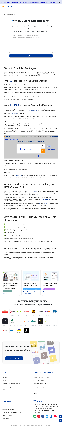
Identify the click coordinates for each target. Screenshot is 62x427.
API (40, 203)
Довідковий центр (8, 409)
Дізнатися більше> (54, 2)
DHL (37, 110)
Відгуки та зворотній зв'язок (11, 412)
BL (11, 81)
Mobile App (19, 175)
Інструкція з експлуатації (41, 377)
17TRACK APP (46, 199)
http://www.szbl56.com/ (40, 31)
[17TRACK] (7, 6)
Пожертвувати (7, 415)
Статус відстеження (39, 383)
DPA (3, 390)
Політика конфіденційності (11, 383)
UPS (29, 110)
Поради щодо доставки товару (43, 387)
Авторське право (7, 387)
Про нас (5, 377)
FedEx (33, 110)
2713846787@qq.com (22, 31)
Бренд (35, 393)
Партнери (5, 418)
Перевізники (10, 14)
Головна (3, 14)
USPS (26, 110)
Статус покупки (38, 380)
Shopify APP (46, 203)
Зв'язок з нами (7, 406)
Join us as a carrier (14, 358)
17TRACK (15, 105)
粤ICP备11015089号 (45, 425)
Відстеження (37, 390)
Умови (4, 380)
